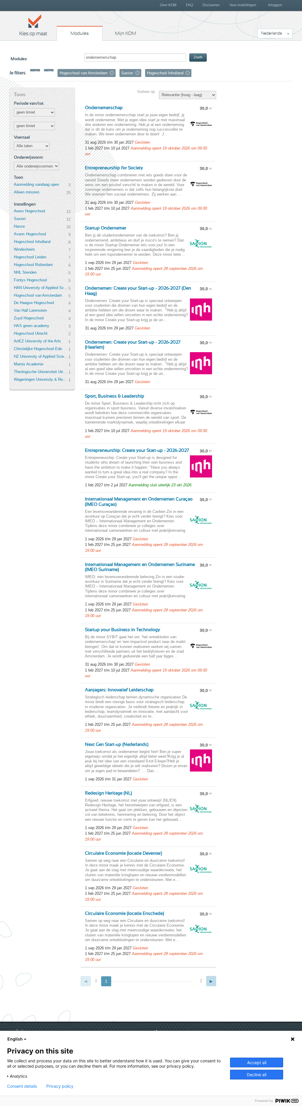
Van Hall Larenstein (30, 310)
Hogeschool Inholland (32, 241)
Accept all (256, 1062)
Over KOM (168, 5)
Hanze (19, 226)
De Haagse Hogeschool (34, 303)
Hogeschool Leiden (30, 257)
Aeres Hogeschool (29, 211)
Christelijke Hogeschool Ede (38, 349)
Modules (79, 33)
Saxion (20, 218)
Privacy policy (59, 1086)
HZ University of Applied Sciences (41, 356)
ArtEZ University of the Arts (37, 341)
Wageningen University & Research (41, 379)
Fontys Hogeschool (30, 280)
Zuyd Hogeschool (29, 318)
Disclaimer (211, 5)
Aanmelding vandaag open (36, 184)
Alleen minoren (26, 192)
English (15, 1038)
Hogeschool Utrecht (30, 333)
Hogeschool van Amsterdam (38, 295)
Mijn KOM (125, 33)
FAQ (189, 5)
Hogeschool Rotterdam (33, 264)
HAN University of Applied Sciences (41, 287)
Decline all (256, 1074)
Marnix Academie (28, 364)
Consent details (22, 1086)
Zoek (198, 57)
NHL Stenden (25, 272)
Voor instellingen (242, 5)
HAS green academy (31, 326)
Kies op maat (33, 25)
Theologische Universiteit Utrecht (41, 372)
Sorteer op (146, 91)
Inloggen (275, 5)
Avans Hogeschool (30, 234)
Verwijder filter (36, 73)
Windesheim (24, 249)
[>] (211, 981)
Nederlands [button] (271, 33)
